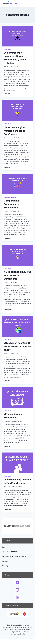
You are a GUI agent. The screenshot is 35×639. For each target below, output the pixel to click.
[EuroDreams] (10, 3)
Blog (3, 547)
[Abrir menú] (31, 3)
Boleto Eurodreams (10, 197)
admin (7, 66)
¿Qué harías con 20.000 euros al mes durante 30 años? (17, 346)
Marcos (8, 421)
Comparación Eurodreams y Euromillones (11, 204)
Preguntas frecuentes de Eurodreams (14, 556)
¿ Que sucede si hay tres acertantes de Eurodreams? (17, 275)
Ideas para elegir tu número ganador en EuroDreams (14, 131)
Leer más (7, 94)
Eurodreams (7, 49)
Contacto (5, 561)
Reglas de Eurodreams (9, 552)
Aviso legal (5, 566)
